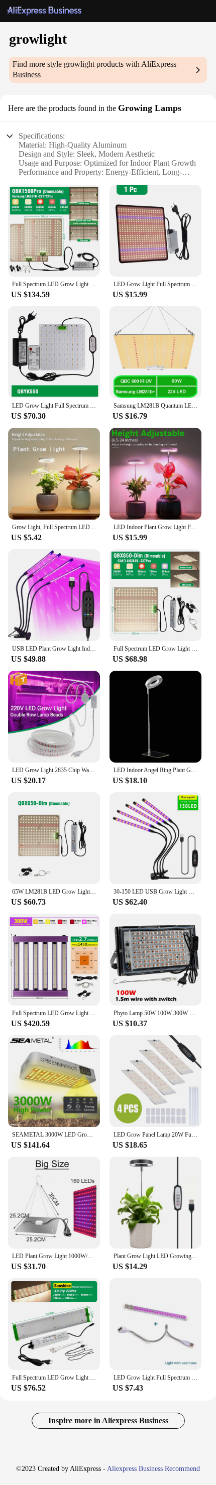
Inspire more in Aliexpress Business (108, 1420)
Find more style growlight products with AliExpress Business (94, 69)
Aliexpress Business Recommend (153, 1468)
